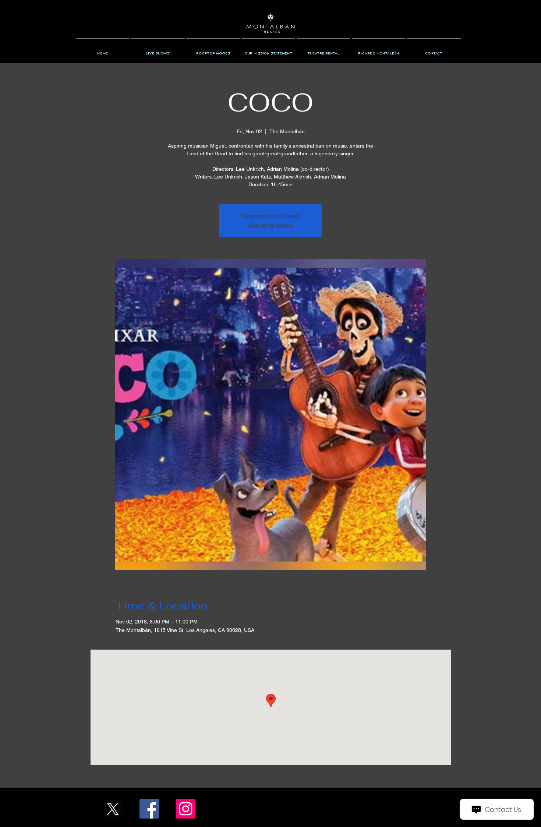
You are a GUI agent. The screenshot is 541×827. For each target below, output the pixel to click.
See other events (270, 224)
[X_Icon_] (113, 809)
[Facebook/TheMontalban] (149, 809)
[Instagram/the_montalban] (185, 809)
